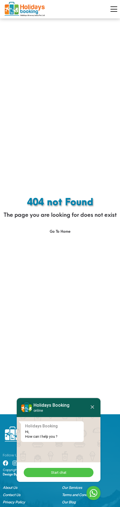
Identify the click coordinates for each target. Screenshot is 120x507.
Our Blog (69, 502)
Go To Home (60, 231)
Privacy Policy (14, 502)
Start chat (58, 472)
